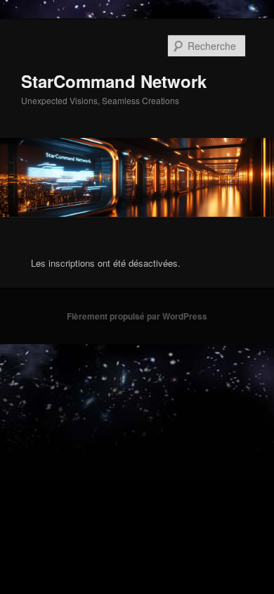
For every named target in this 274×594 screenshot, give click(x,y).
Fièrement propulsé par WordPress (137, 316)
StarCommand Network (114, 81)
